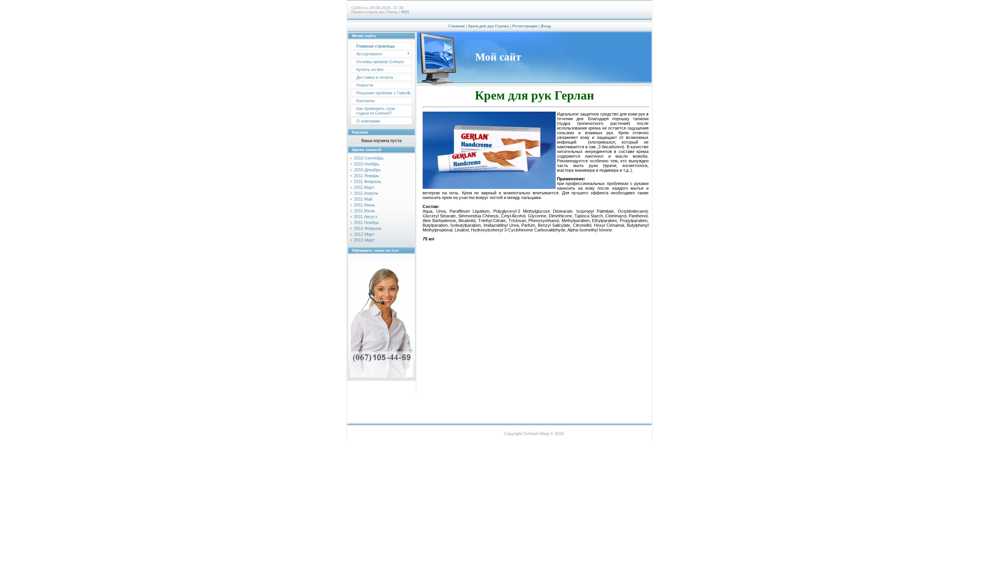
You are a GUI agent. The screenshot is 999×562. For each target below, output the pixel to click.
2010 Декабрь (367, 169)
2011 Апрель (366, 193)
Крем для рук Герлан (488, 26)
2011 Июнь (364, 205)
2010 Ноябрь (366, 164)
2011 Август (365, 216)
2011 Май (363, 199)
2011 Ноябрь (366, 222)
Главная (456, 26)
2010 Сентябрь (369, 158)
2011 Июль (364, 210)
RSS (405, 12)
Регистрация (524, 26)
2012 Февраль (368, 228)
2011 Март (364, 187)
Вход (546, 26)
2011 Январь (366, 175)
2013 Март (364, 240)
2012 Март (364, 234)
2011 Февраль (367, 181)
